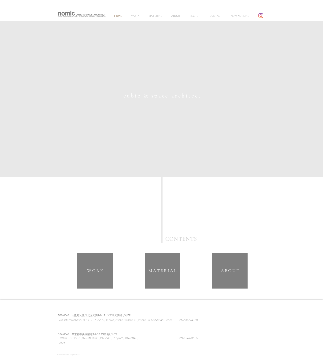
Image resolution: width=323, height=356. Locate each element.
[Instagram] (260, 15)
